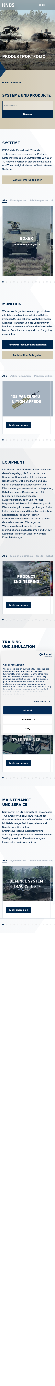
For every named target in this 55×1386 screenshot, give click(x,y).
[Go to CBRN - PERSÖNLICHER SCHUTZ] (25, 620)
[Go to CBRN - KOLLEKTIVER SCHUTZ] (21, 620)
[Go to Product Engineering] (3, 620)
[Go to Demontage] (25, 924)
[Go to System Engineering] (6, 620)
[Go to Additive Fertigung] (17, 924)
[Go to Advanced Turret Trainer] (47, 778)
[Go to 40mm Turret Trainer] (43, 778)
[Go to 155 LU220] (32, 440)
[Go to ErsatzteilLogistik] (28, 924)
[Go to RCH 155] (39, 282)
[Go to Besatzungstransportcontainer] (54, 620)
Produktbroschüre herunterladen (28, 344)
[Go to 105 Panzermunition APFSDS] (3, 440)
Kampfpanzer (18, 200)
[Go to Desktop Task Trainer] (3, 778)
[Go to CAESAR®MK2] (17, 282)
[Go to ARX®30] (32, 282)
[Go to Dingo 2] (54, 282)
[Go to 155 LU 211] (28, 440)
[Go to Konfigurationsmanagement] (43, 924)
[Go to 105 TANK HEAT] (10, 440)
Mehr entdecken (18, 425)
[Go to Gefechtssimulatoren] (28, 778)
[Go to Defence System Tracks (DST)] (3, 924)
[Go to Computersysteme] (28, 620)
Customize (26, 719)
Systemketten (18, 860)
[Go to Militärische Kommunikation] (10, 620)
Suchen (27, 114)
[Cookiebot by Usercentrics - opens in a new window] (39, 655)
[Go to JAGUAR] (21, 282)
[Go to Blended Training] (54, 778)
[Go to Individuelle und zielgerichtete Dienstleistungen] (47, 620)
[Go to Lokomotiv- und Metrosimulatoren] (32, 778)
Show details (39, 701)
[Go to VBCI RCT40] (50, 282)
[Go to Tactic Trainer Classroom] (14, 778)
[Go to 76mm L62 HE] (54, 440)
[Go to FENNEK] (25, 282)
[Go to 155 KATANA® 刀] (25, 440)
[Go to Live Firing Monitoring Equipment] (39, 778)
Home (5, 82)
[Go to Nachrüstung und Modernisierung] (54, 924)
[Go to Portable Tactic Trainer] (21, 778)
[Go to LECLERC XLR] (14, 282)
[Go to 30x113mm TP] (43, 440)
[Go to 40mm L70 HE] (50, 440)
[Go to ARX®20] (28, 282)
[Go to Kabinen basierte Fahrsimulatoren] (10, 778)
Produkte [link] (16, 82)
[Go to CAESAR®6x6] (10, 282)
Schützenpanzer (38, 200)
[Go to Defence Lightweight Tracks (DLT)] (6, 924)
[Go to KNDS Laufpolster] (14, 924)
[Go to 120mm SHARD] (21, 440)
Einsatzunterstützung (41, 860)
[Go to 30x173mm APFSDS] (47, 440)
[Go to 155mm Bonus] (36, 440)
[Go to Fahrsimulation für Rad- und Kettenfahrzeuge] (17, 778)
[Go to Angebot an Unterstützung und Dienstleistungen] (21, 924)
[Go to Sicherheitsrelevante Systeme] (39, 620)
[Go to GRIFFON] (36, 282)
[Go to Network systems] (36, 620)
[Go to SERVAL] (47, 282)
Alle (4, 200)
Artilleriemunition (20, 375)
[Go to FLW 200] (6, 282)
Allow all (27, 710)
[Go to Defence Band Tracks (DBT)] (10, 924)
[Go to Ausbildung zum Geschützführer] (50, 778)
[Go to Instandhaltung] (36, 924)
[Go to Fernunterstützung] (32, 924)
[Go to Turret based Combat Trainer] (36, 778)
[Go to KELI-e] (39, 924)
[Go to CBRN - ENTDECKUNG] (17, 620)
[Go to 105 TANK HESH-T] (14, 440)
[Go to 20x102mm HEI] (39, 440)
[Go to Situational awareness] (32, 620)
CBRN (39, 555)
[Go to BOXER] (3, 282)
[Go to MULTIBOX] (50, 924)
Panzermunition (43, 375)
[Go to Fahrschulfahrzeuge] (25, 778)
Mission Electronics (21, 555)
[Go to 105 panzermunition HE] (6, 440)
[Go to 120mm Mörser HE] (17, 440)
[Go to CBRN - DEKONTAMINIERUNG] (14, 620)
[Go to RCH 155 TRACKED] (43, 282)
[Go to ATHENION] (50, 620)
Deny (27, 728)
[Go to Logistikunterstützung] (43, 620)
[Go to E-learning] (6, 778)
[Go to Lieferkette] (47, 924)
